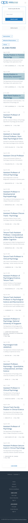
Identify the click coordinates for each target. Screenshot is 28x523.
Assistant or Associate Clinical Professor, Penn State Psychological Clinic (13, 136)
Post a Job (14, 495)
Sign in (14, 500)
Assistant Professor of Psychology (11, 116)
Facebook (16, 474)
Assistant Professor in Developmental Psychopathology (11, 194)
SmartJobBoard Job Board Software (19, 519)
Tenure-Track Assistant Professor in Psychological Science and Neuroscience (13, 299)
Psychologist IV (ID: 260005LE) (10, 346)
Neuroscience (6, 36)
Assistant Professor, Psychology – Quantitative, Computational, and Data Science (13, 367)
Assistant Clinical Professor (13, 155)
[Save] (24, 52)
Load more (14, 466)
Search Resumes (14, 498)
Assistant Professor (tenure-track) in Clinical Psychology (14, 446)
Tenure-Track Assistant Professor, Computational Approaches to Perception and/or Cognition (13, 236)
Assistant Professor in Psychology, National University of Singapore (12, 321)
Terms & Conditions (14, 489)
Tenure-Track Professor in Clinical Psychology (13, 257)
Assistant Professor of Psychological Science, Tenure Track (11, 278)
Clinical (5, 44)
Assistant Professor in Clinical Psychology (11, 389)
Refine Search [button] (14, 28)
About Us (14, 486)
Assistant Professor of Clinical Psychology (11, 173)
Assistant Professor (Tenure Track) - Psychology (13, 214)
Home (14, 481)
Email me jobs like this (14, 8)
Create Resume (14, 509)
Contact (14, 484)
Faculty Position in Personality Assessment (12, 75)
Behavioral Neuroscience (9, 40)
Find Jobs (14, 506)
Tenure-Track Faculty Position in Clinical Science (13, 408)
